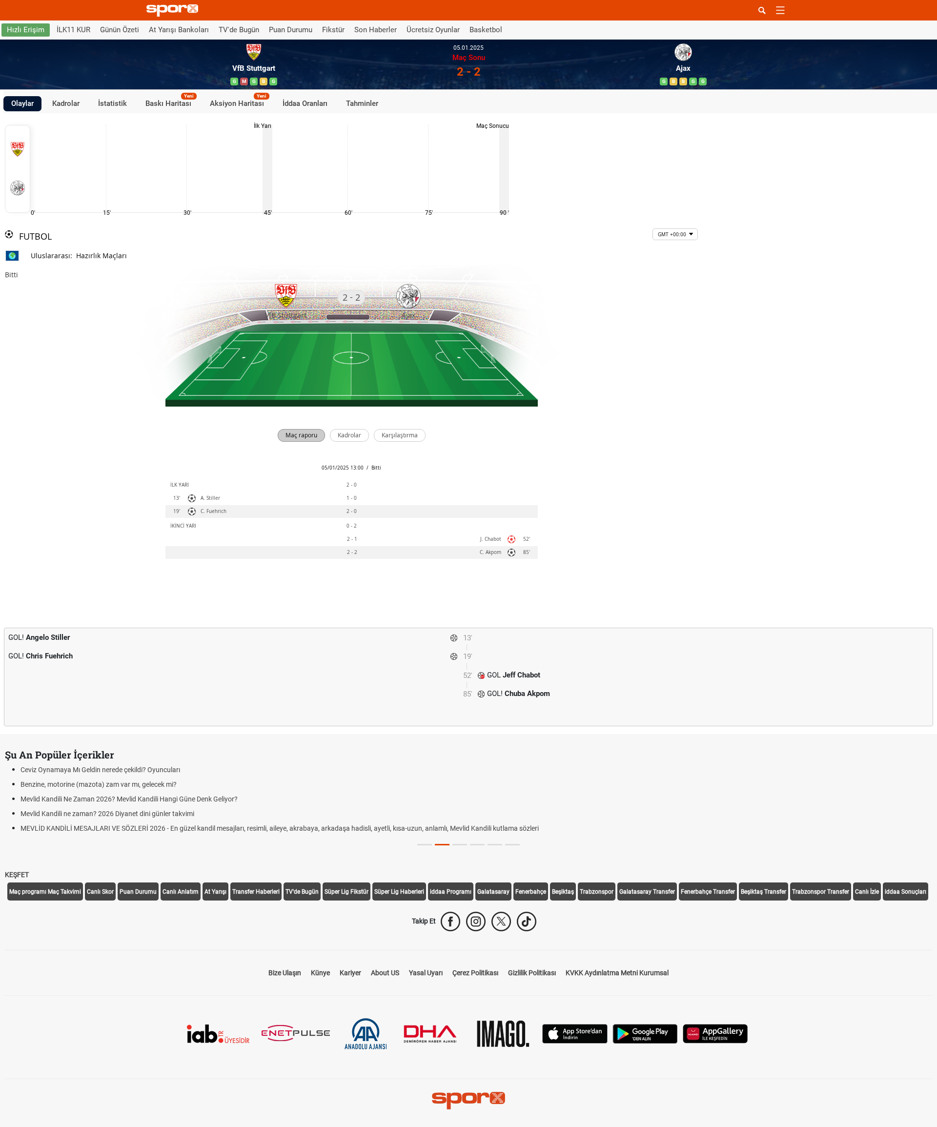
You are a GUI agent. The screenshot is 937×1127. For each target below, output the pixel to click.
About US (385, 973)
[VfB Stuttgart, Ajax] (17, 169)
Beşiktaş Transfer (763, 891)
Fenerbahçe (530, 891)
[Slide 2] (459, 844)
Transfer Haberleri (256, 891)
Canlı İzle (867, 891)
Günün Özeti (119, 29)
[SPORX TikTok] (526, 921)
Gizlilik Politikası (532, 973)
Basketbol (485, 29)
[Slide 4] (495, 844)
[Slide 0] (424, 844)
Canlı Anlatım (181, 891)
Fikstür (333, 29)
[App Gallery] (715, 1033)
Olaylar (22, 103)
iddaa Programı (450, 891)
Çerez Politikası (475, 973)
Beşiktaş (563, 891)
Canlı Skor (100, 891)
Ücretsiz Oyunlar (433, 29)
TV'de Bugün (239, 29)
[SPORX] (468, 1100)
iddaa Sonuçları (905, 891)
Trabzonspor (596, 891)
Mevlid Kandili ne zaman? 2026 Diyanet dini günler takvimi (107, 814)
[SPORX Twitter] (501, 921)
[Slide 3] (477, 844)
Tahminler (362, 103)
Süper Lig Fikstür (346, 891)
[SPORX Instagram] (476, 921)
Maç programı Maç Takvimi (45, 891)
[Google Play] (645, 1033)
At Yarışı (215, 891)
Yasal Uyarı (426, 973)
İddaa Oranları (305, 103)
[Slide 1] (442, 844)
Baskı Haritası (169, 102)
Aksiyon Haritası (238, 102)
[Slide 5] (512, 844)
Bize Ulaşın (284, 973)
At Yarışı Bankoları (179, 29)
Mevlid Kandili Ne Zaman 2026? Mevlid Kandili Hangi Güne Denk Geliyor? (129, 799)
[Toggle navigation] (780, 10)
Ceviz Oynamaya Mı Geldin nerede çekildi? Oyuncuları (100, 770)
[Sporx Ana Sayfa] (174, 10)
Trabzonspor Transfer (820, 891)
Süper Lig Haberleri (399, 891)
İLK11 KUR (73, 29)
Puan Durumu (290, 29)
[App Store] (575, 1033)
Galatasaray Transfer (647, 891)
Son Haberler (375, 29)
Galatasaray (493, 891)
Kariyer (350, 973)
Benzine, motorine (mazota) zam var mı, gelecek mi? (98, 784)
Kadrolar (66, 103)
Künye (320, 973)
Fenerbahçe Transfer (708, 891)
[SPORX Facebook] (450, 921)
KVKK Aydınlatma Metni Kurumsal (617, 973)
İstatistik (112, 103)
